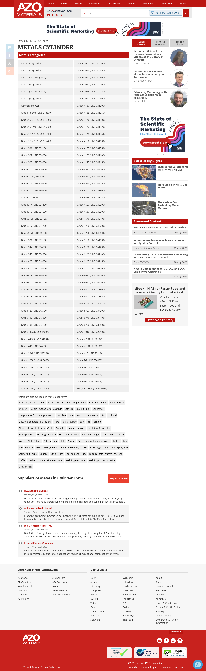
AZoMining (23, 598)
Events (94, 607)
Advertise (161, 598)
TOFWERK (144, 262)
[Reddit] (10, 71)
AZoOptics (23, 590)
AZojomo (127, 602)
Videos (94, 602)
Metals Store (97, 611)
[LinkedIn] (10, 48)
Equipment (96, 590)
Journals (94, 615)
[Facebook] (10, 55)
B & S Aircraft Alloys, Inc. (38, 525)
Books (93, 594)
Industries (128, 598)
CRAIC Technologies (149, 248)
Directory (94, 3)
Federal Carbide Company (38, 543)
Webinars (128, 577)
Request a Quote (119, 478)
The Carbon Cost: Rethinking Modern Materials (169, 205)
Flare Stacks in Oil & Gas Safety (172, 186)
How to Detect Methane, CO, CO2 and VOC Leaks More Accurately (159, 270)
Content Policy (163, 615)
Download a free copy (160, 320)
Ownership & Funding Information (167, 621)
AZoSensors (58, 577)
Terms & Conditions (166, 602)
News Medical (60, 590)
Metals (33, 40)
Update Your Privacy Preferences (44, 666)
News (93, 577)
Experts (127, 611)
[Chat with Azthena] (198, 664)
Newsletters (162, 590)
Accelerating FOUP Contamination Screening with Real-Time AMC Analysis (161, 256)
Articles (94, 582)
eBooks (94, 598)
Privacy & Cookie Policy (168, 607)
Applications (129, 594)
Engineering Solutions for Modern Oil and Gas (173, 168)
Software (95, 619)
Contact (160, 594)
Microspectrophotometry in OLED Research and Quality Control (160, 242)
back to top (174, 631)
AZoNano (23, 577)
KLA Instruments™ (149, 232)
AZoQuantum (59, 582)
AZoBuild (22, 594)
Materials (128, 590)
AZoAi (55, 586)
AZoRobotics (24, 582)
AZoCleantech (25, 586)
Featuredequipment (160, 42)
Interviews (128, 582)
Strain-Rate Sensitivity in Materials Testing (160, 227)
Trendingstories (179, 42)
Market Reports (131, 586)
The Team (128, 619)
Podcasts (127, 607)
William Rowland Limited (38, 508)
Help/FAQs (128, 615)
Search (159, 582)
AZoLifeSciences (61, 594)
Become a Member (166, 586)
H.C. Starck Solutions (36, 490)
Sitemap (160, 611)
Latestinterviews (141, 42)
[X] (10, 63)
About (159, 577)
